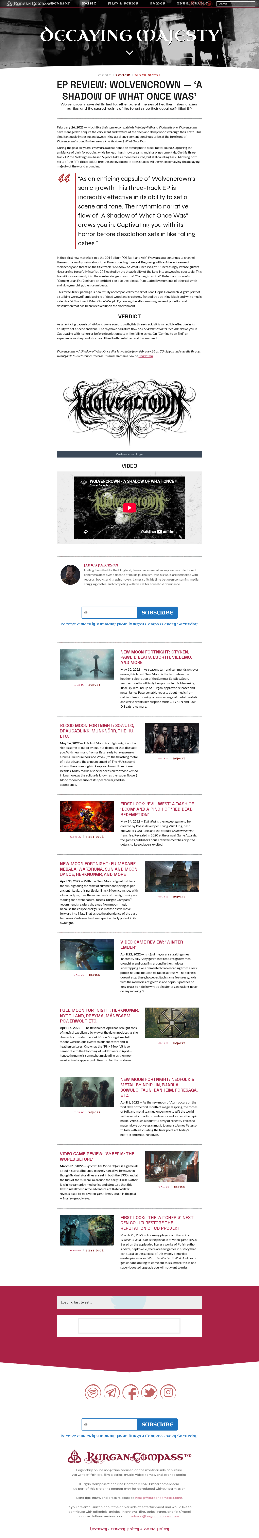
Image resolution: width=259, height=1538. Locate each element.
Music (104, 75)
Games (75, 837)
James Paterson (101, 565)
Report (94, 685)
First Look (95, 837)
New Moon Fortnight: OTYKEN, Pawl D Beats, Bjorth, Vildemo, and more (156, 657)
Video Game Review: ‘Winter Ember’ (151, 944)
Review (123, 75)
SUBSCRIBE (157, 612)
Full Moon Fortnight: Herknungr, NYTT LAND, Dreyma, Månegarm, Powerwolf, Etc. (99, 1015)
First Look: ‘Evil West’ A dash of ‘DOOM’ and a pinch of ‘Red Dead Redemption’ (157, 809)
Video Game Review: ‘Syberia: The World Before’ (97, 1156)
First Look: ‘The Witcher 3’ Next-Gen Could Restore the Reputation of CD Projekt (157, 1223)
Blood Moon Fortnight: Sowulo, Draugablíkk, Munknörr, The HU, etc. (97, 731)
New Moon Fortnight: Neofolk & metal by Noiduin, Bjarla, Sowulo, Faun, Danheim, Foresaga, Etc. (158, 1087)
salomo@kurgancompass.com (155, 1516)
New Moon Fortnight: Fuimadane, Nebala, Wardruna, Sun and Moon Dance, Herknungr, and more (98, 869)
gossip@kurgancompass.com (158, 1498)
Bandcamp (146, 356)
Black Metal (148, 75)
